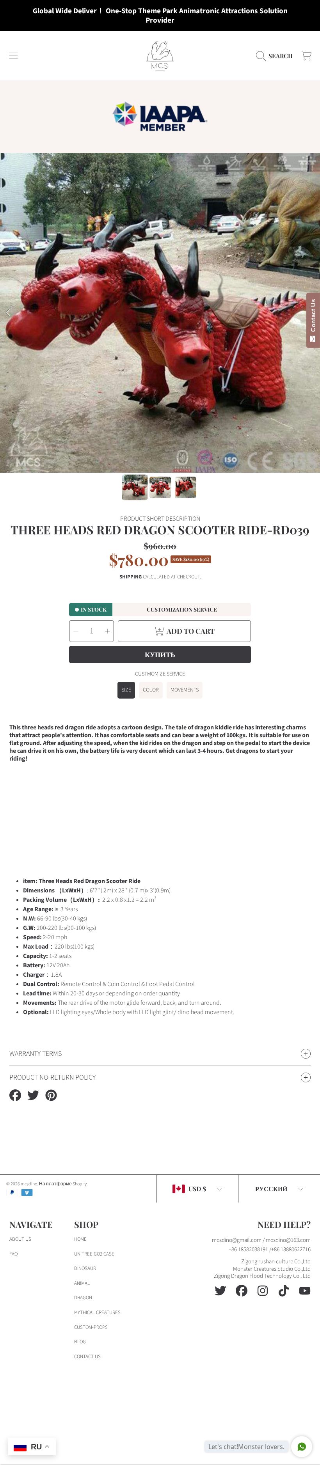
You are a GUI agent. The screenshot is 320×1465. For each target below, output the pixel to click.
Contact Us (313, 317)
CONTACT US (87, 1356)
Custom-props (91, 1327)
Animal (82, 1283)
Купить (160, 654)
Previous (8, 313)
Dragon (83, 1297)
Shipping (130, 577)
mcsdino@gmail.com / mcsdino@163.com (261, 1240)
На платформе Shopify (63, 1184)
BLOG (80, 1341)
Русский (271, 1189)
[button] (13, 55)
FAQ (13, 1253)
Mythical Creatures (97, 1312)
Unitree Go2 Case (94, 1253)
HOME (80, 1239)
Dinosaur (85, 1268)
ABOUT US (20, 1239)
